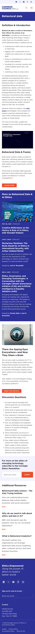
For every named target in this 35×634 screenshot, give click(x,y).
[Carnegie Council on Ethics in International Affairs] (10, 8)
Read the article (11, 391)
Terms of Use (21, 631)
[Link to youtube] (24, 2)
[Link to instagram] (31, 2)
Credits (4, 629)
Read (3, 506)
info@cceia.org (7, 609)
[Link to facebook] (27, 2)
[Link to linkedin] (16, 2)
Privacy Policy (13, 629)
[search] (26, 8)
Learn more (9, 185)
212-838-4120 (7, 611)
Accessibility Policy (8, 631)
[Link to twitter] (20, 2)
